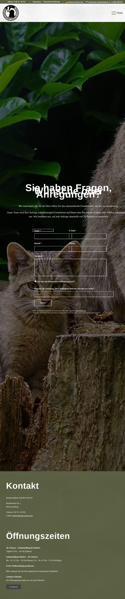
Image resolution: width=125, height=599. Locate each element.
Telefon (72, 243)
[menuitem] (36, 1)
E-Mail (72, 231)
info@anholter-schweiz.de (22, 516)
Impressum (37, 2)
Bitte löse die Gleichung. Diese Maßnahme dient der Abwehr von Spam (64, 289)
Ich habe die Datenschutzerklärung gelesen (55, 282)
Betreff (38, 243)
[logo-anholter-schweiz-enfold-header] (10, 13)
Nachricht (39, 256)
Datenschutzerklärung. (80, 310)
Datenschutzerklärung (51, 2)
